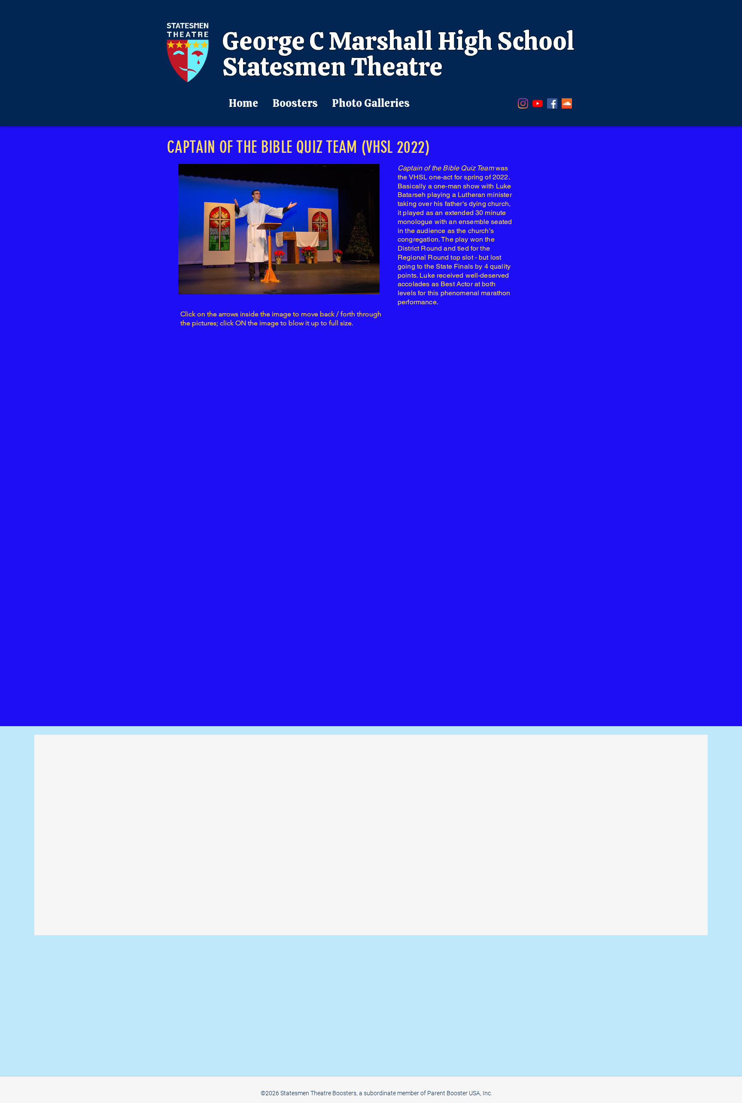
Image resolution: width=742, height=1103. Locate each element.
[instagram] (523, 103)
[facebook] (552, 103)
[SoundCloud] (567, 103)
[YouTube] (537, 103)
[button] (279, 229)
